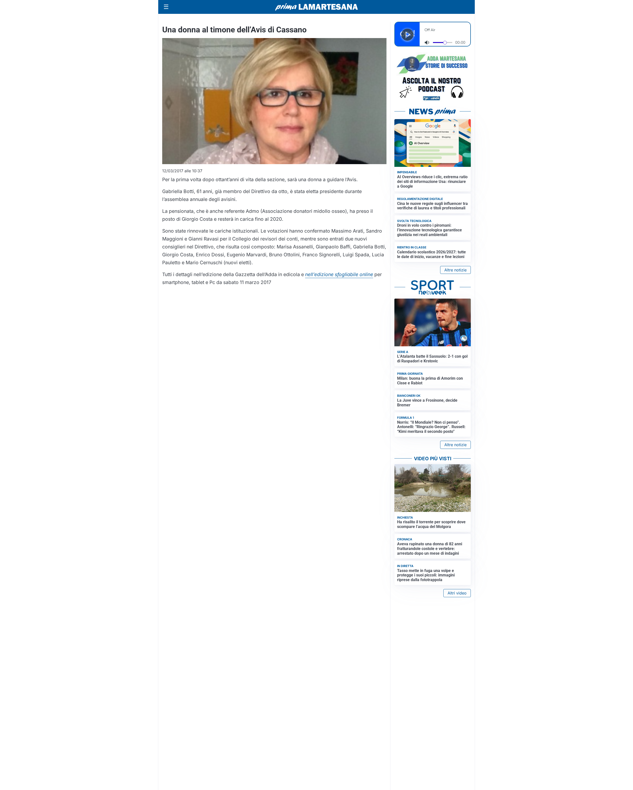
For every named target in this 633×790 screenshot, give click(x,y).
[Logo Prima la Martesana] (316, 7)
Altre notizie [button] (455, 269)
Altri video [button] (457, 593)
